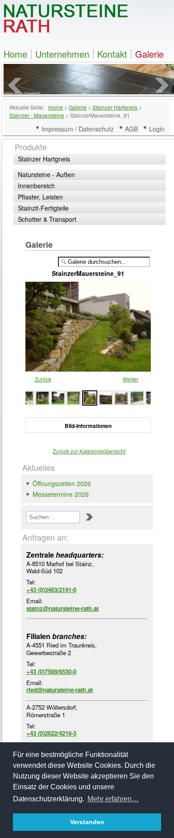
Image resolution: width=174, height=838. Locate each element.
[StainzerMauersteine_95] (27, 397)
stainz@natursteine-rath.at (62, 608)
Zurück (43, 379)
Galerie (149, 54)
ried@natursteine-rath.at (59, 690)
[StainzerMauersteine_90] (106, 397)
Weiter (130, 379)
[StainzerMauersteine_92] (73, 397)
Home (15, 54)
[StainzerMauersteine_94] (42, 397)
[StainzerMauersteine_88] (137, 397)
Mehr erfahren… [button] (113, 799)
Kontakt (112, 54)
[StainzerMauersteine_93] (58, 397)
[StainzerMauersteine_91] (89, 397)
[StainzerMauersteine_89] (121, 397)
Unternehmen (62, 54)
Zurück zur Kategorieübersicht (89, 451)
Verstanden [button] (87, 821)
